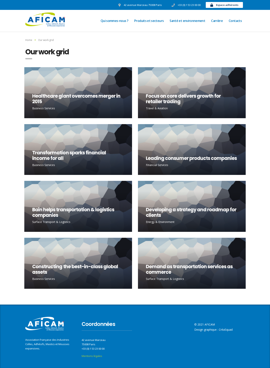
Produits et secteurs (149, 21)
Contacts (235, 21)
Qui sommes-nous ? (114, 21)
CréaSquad (226, 329)
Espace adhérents (227, 5)
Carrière (217, 21)
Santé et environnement (187, 21)
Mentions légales (92, 356)
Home (28, 40)
